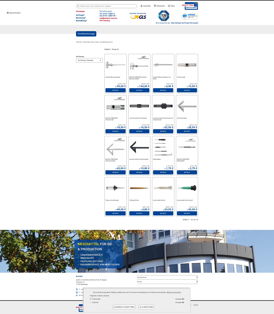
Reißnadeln (157, 159)
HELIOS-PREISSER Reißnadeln (183, 160)
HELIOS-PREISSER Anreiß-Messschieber (138, 78)
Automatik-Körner (159, 200)
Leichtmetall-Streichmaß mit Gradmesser (163, 119)
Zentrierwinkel (182, 118)
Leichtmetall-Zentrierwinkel (138, 159)
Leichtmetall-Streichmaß (138, 118)
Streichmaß (181, 77)
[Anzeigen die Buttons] (7, 13)
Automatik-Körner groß (185, 200)
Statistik (95, 302)
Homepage (80, 11)
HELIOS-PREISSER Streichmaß (111, 119)
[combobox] (89, 60)
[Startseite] (186, 6)
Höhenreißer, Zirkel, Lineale (91, 42)
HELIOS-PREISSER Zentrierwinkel (111, 160)
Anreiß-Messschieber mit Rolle (162, 78)
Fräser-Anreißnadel (112, 200)
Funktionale (96, 299)
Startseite (79, 42)
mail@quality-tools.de (108, 18)
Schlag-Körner (134, 200)
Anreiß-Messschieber (112, 77)
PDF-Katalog (105, 21)
